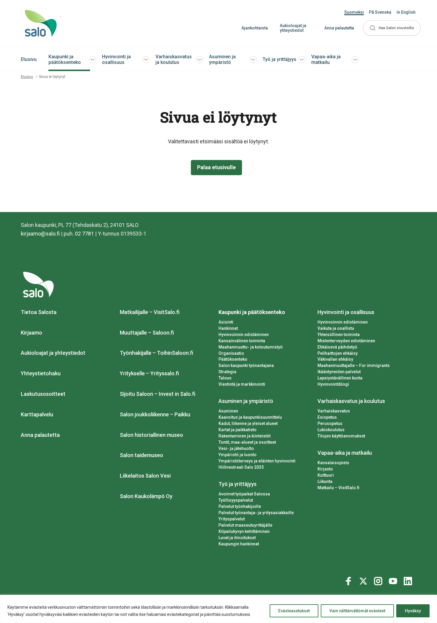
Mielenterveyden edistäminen (346, 340)
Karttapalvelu (37, 414)
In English (406, 12)
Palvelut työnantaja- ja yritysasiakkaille (256, 512)
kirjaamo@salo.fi (40, 233)
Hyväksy (413, 610)
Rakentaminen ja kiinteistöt (244, 436)
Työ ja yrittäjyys (279, 59)
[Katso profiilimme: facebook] (349, 580)
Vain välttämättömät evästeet (357, 610)
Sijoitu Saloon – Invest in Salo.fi (157, 394)
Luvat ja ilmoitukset (237, 537)
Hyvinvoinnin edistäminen (243, 334)
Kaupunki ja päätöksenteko (64, 59)
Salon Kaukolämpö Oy (146, 496)
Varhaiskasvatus (333, 411)
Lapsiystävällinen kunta (339, 378)
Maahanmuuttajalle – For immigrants (353, 365)
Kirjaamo (31, 332)
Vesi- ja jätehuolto (236, 448)
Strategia (227, 371)
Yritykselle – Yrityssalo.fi (149, 373)
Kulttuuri (325, 475)
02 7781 (84, 233)
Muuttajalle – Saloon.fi (147, 332)
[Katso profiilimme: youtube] (393, 580)
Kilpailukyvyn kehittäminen (244, 531)
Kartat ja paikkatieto (237, 429)
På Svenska (380, 12)
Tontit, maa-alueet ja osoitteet (247, 442)
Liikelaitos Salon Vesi (145, 476)
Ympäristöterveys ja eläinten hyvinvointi (256, 461)
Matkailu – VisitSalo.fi (338, 487)
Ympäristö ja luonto (237, 454)
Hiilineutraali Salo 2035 (241, 467)
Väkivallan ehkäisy (335, 359)
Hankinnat (228, 328)
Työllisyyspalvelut (235, 500)
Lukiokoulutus (331, 429)
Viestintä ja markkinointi (241, 384)
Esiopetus (327, 417)
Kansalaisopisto (333, 462)
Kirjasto (325, 469)
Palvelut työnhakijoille (239, 506)
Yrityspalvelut (231, 519)
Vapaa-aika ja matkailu (326, 59)
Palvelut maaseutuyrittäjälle (245, 525)
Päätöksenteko (232, 359)
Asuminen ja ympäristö (222, 59)
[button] (392, 28)
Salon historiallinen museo (151, 435)
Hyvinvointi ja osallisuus (116, 59)
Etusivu (29, 59)
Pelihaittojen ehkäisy (337, 353)
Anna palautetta (339, 28)
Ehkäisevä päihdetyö (337, 347)
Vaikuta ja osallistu (335, 328)
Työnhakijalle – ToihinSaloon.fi (156, 353)
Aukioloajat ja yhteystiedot (293, 28)
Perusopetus (329, 423)
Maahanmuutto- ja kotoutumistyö (250, 347)
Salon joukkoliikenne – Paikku (155, 414)
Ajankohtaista (254, 28)
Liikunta (324, 481)
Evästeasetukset (294, 610)
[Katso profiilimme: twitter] (364, 580)
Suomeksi (354, 12)
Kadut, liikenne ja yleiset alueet (248, 423)
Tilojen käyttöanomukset (341, 436)
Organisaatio (231, 353)
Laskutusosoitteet (43, 394)
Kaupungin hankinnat (238, 544)
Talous (225, 378)
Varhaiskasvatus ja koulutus (173, 59)
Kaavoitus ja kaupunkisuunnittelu (250, 417)
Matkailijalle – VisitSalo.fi (150, 312)
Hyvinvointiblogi (333, 384)
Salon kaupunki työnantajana (246, 365)
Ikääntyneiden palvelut (339, 371)
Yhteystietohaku (41, 373)
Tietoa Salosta (38, 312)
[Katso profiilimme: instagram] (379, 580)
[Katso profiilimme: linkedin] (408, 580)
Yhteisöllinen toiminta (338, 334)
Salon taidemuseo (141, 455)
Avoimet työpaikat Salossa (244, 494)
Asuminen (228, 411)
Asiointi (225, 322)
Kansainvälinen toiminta (241, 340)
